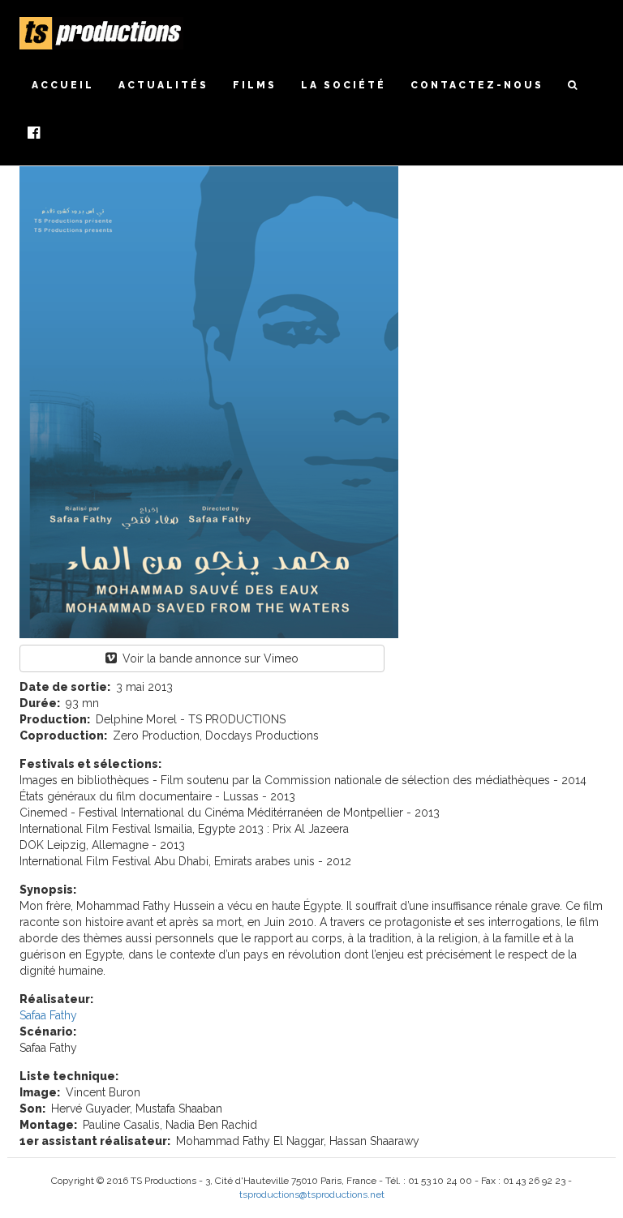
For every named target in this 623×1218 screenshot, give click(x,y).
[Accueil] (107, 33)
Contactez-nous (477, 85)
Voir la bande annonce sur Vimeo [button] (209, 658)
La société (343, 85)
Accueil (63, 85)
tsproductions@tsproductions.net (312, 1194)
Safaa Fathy (48, 1015)
